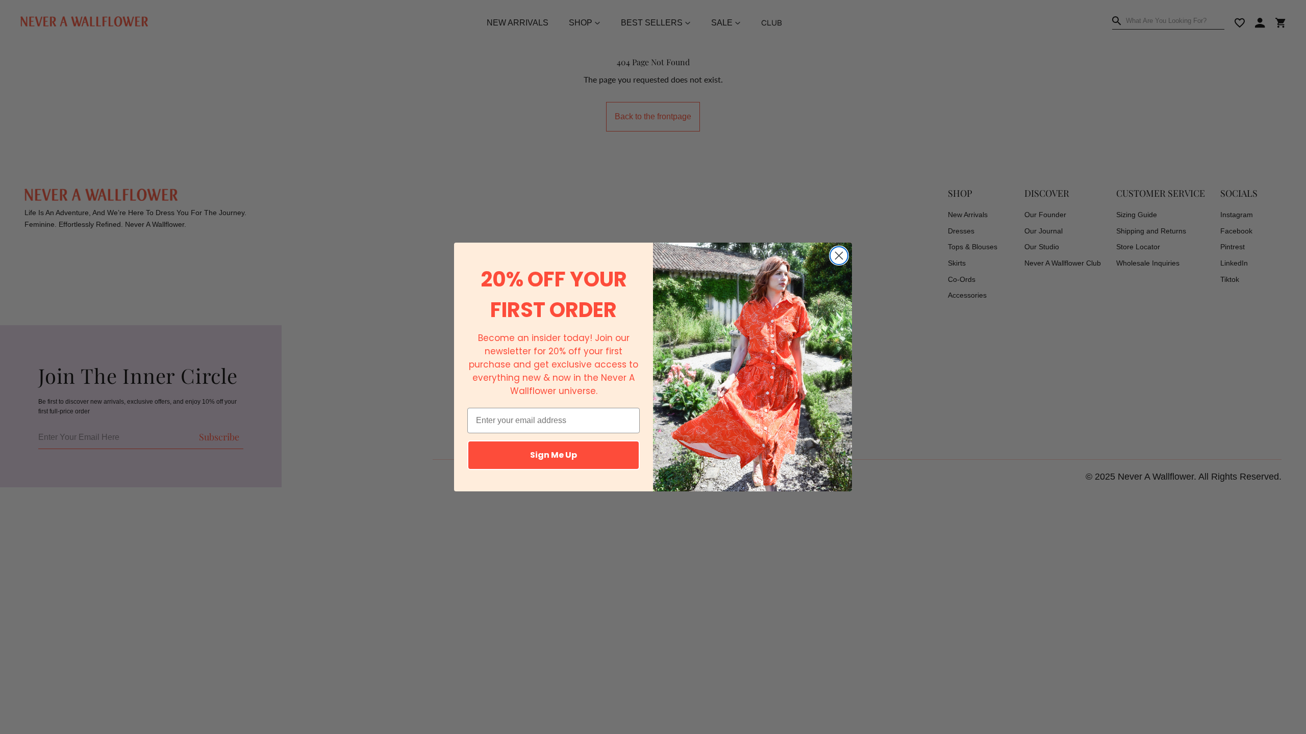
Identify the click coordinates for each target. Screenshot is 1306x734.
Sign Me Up (553, 455)
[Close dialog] (839, 256)
